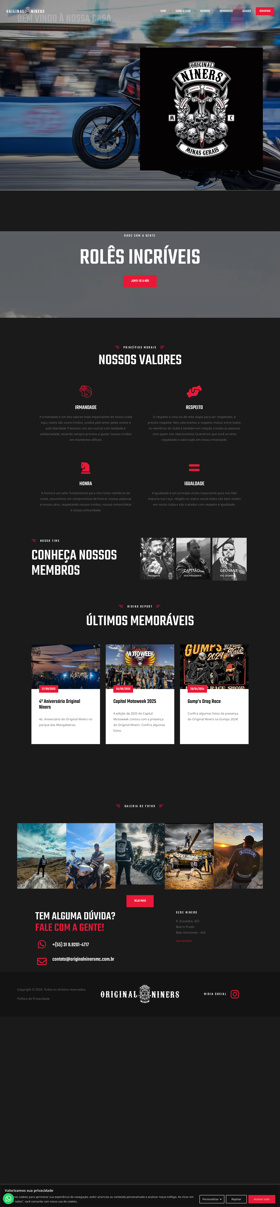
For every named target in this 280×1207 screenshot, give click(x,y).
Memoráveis (226, 11)
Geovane (229, 570)
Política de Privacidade (33, 998)
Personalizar (210, 1199)
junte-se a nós (140, 281)
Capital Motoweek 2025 (134, 701)
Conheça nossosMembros (74, 563)
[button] (265, 11)
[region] (140, 1196)
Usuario (246, 11)
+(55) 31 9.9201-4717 (70, 945)
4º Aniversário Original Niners (59, 704)
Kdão (153, 570)
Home (163, 11)
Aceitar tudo (262, 1199)
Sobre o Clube (183, 11)
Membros (205, 11)
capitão (192, 570)
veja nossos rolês (34, 131)
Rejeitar (236, 1199)
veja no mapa (184, 941)
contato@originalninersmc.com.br (83, 959)
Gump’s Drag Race (204, 701)
